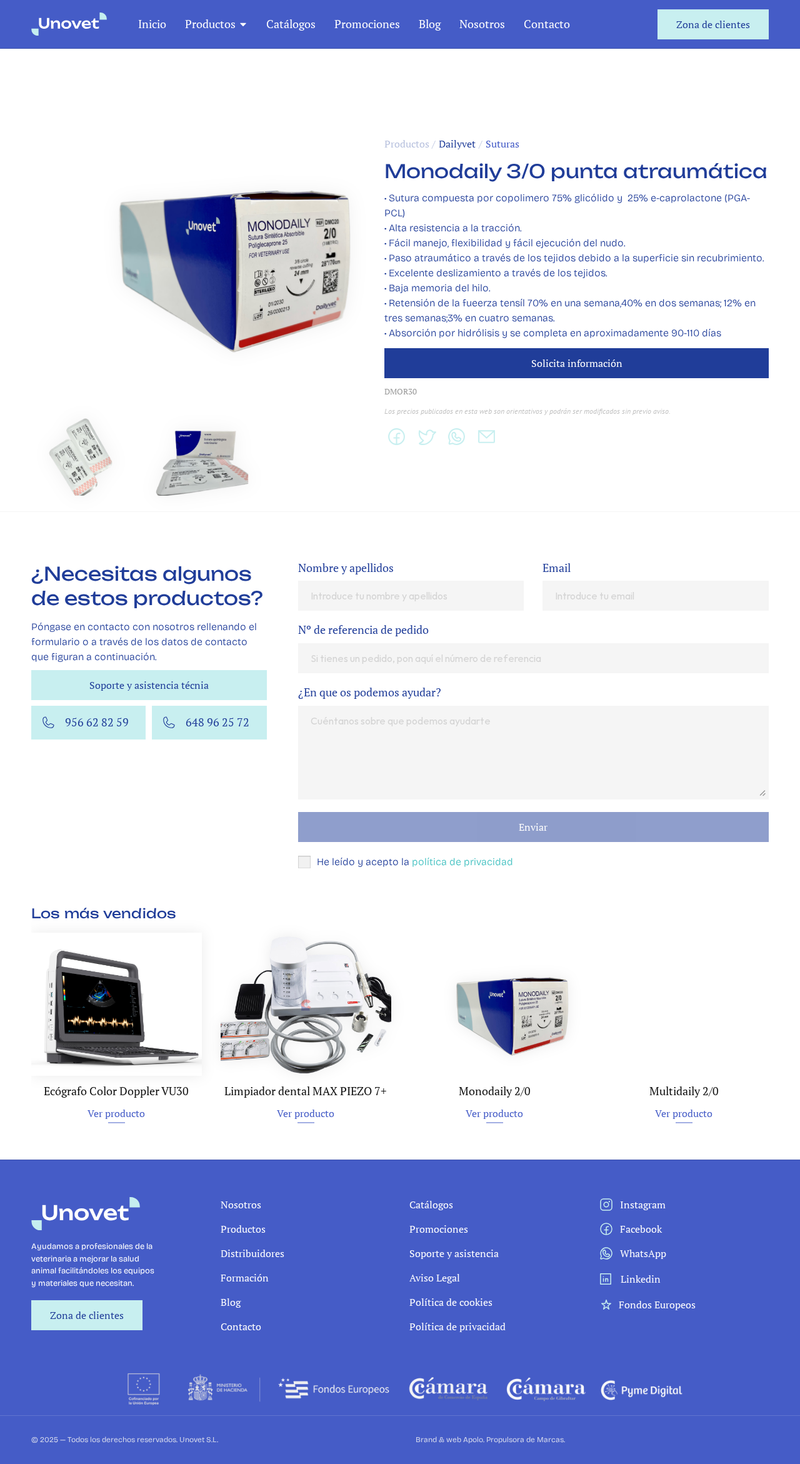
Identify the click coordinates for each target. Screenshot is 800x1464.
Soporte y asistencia (454, 1253)
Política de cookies (450, 1302)
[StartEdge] (69, 24)
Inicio (152, 23)
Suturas (502, 144)
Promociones (367, 23)
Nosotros (482, 23)
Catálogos (291, 23)
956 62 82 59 (97, 721)
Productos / (410, 144)
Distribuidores (252, 1253)
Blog (430, 23)
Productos (210, 23)
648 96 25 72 (217, 721)
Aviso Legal (434, 1278)
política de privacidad (462, 862)
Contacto (547, 23)
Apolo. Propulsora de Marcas (513, 1439)
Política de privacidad (457, 1326)
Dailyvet (457, 144)
